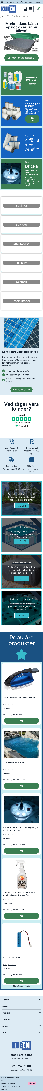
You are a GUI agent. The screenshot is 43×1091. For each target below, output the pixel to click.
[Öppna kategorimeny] (30, 8)
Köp (21, 916)
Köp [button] (21, 721)
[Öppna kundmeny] (25, 9)
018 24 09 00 (21, 1066)
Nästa (27, 986)
